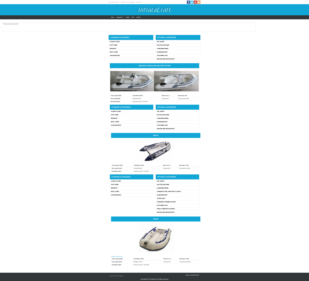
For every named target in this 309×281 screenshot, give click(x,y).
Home (112, 17)
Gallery (128, 17)
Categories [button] (119, 17)
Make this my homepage (127, 2)
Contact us (121, 276)
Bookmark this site (114, 2)
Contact (138, 17)
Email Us (139, 2)
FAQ (133, 17)
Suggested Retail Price (117, 256)
